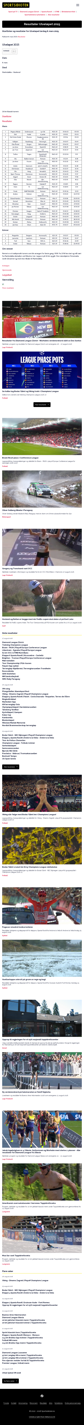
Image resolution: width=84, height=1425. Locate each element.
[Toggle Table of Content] (12, 51)
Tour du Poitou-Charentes (13, 740)
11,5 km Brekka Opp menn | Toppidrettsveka (21, 1343)
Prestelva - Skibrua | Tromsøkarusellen (19, 753)
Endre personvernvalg (72, 1403)
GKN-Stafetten (9, 674)
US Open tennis (9, 759)
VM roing (6, 689)
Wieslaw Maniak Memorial (13, 723)
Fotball (5, 398)
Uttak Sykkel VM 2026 (11, 1373)
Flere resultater (8, 288)
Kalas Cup (6, 715)
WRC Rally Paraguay (11, 679)
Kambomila (7, 718)
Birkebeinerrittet (68, 12)
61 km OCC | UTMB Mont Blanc (15, 653)
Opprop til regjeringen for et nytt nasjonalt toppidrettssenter (30, 1305)
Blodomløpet (8, 720)
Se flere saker (9, 1381)
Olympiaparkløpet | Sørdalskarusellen (19, 707)
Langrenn (6, 1212)
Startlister (6, 116)
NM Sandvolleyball (10, 676)
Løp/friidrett (7, 347)
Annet (4, 1048)
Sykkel (4, 935)
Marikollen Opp (9, 702)
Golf (4, 626)
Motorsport (6, 517)
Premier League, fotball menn (15, 1363)
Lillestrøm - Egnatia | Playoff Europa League (21, 650)
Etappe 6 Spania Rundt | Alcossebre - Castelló (22, 655)
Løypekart (7, 275)
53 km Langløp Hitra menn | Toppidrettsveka (22, 1355)
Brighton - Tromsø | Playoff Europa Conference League (26, 658)
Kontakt (13, 1403)
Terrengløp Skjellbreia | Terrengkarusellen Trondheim (26, 669)
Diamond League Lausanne (14, 1353)
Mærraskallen (8, 661)
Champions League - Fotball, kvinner (18, 743)
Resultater (21, 37)
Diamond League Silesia (13, 1317)
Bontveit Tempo (9, 756)
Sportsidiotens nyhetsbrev (35, 15)
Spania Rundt (46, 12)
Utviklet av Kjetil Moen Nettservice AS (42, 1417)
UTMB (56, 12)
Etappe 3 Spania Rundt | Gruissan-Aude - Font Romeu (26, 1303)
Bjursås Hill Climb (10, 751)
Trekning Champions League (15, 645)
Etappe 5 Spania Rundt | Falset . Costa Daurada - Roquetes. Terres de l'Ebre (36, 697)
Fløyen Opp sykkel (10, 666)
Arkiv (50, 1403)
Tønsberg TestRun (10, 710)
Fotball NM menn (9, 1340)
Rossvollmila (8, 671)
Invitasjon (5, 266)
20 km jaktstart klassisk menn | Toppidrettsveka (23, 1320)
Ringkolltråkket (9, 699)
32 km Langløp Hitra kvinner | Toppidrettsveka (22, 1358)
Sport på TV (12, 12)
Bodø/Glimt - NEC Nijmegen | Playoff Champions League (27, 735)
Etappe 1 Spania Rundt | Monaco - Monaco (20, 1335)
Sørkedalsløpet (9, 746)
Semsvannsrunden (10, 748)
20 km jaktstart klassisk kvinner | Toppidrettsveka (24, 1323)
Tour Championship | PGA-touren (16, 663)
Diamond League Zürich (29, 12)
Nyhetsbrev (59, 1403)
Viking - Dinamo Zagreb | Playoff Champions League (25, 694)
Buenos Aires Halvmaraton (14, 1315)
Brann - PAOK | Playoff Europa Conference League (24, 648)
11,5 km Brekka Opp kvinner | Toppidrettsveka (22, 1338)
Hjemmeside (7, 270)
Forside (6, 1403)
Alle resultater (54, 15)
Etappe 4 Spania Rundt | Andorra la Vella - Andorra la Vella (28, 738)
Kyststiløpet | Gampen (12, 712)
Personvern (34, 1403)
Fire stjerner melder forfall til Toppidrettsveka (23, 1360)
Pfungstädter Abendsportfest (15, 691)
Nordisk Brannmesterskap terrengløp (19, 725)
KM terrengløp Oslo (11, 704)
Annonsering (22, 1403)
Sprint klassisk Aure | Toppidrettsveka (19, 1332)
